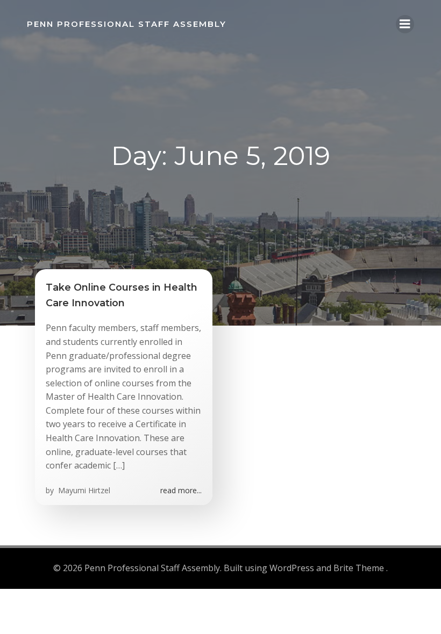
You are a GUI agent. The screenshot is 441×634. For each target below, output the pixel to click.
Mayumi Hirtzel (83, 490)
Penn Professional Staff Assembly (126, 24)
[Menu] (405, 24)
